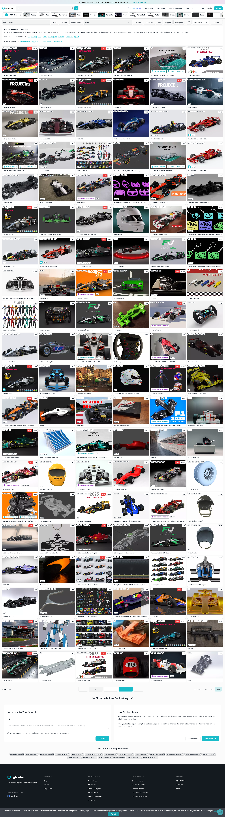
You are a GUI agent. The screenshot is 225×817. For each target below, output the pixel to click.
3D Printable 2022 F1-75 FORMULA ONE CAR (163, 362)
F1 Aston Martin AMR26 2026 (159, 648)
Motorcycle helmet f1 (46, 489)
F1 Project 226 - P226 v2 (10, 139)
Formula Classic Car (45, 521)
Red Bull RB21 (81, 202)
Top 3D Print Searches (139, 796)
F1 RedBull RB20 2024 (9, 266)
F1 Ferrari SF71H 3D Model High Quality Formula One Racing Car (169, 521)
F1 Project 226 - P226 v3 (158, 107)
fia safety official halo (46, 617)
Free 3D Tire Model (193, 489)
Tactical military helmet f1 (195, 521)
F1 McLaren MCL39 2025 (84, 521)
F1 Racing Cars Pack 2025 (158, 585)
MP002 (42, 425)
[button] (72, 8)
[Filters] (189, 22)
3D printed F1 (58, 41)
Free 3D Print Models (95, 796)
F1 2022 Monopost (45, 107)
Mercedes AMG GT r (119, 298)
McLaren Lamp (44, 585)
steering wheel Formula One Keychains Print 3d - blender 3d (131, 202)
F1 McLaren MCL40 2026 (84, 107)
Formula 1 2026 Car (8, 617)
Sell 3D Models (137, 777)
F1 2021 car (154, 617)
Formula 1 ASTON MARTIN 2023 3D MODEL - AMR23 (92, 457)
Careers (46, 785)
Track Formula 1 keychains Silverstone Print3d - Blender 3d (205, 266)
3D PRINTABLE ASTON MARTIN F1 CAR (162, 171)
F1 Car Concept (192, 362)
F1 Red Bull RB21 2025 (83, 680)
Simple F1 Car (118, 457)
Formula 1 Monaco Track (84, 394)
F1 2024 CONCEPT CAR (83, 489)
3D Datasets (92, 785)
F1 (29, 37)
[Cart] (203, 8)
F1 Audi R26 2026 (8, 234)
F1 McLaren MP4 (118, 330)
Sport (76, 37)
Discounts (91, 800)
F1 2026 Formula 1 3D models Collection (88, 585)
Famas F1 (190, 648)
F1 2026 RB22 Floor (45, 680)
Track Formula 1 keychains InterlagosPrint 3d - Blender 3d (205, 234)
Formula (69, 37)
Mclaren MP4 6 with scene (195, 425)
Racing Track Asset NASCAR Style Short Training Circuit (130, 585)
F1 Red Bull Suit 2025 (157, 394)
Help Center (48, 789)
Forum (178, 788)
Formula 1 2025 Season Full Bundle (87, 617)
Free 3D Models (93, 792)
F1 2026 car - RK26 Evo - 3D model (12, 553)
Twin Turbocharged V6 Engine (197, 585)
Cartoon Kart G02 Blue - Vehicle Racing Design (127, 521)
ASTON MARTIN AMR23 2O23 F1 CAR (13, 171)
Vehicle (61, 37)
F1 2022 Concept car (46, 75)
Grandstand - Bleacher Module (49, 457)
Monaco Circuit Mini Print (121, 425)
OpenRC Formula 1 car (46, 202)
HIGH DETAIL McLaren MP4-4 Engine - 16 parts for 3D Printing (21, 521)
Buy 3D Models (93, 777)
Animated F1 (46, 41)
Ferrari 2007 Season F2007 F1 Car (197, 171)
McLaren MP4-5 (192, 107)
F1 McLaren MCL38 (82, 298)
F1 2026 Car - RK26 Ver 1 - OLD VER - (87, 234)
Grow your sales (137, 781)
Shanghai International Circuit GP (13, 648)
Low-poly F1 (25, 41)
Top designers (180, 780)
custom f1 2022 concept (47, 171)
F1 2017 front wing (119, 648)
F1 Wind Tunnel (7, 680)
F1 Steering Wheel (45, 330)
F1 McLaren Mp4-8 (156, 680)
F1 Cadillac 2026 (7, 394)
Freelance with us (138, 789)
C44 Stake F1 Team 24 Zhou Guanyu (50, 234)
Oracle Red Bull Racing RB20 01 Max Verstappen (128, 171)
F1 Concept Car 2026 (194, 75)
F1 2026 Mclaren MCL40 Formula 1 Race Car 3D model (18, 425)
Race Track (154, 457)
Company (47, 777)
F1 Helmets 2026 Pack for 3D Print (87, 648)
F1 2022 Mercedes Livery (84, 266)
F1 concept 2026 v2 (8, 202)
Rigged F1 (35, 41)
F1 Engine (154, 298)
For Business (92, 781)
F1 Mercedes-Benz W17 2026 (85, 75)
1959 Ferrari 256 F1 (119, 680)
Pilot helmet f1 (192, 553)
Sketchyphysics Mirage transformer (50, 648)
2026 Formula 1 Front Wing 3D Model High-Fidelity (165, 425)
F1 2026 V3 (80, 139)
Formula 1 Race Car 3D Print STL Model (88, 362)
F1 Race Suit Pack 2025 (9, 330)
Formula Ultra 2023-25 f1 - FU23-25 (161, 553)
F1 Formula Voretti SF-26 (10, 107)
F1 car (189, 680)
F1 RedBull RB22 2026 (157, 139)
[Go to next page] (126, 689)
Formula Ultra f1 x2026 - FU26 (85, 330)
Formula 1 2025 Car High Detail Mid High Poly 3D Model (19, 298)
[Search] (76, 8)
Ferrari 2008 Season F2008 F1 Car (197, 139)
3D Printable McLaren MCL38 (159, 202)
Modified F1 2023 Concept (47, 394)
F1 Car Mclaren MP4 (156, 330)
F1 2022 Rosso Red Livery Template (87, 553)
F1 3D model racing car (120, 489)
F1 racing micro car (193, 298)
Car (39, 37)
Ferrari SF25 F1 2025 (8, 489)
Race (45, 37)
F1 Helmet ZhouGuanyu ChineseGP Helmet (126, 394)
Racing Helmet (118, 234)
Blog (45, 781)
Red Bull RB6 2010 (82, 425)
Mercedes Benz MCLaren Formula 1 (198, 394)
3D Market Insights (138, 785)
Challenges (179, 784)
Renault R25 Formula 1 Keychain (49, 553)
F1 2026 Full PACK (82, 171)
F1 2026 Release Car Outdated (122, 139)
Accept (113, 814)
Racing (34, 37)
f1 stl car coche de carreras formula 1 (199, 202)
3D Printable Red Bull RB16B (159, 234)
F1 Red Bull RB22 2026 (9, 75)
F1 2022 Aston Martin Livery (11, 457)
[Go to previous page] (96, 689)
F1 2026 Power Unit (193, 457)
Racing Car (52, 37)
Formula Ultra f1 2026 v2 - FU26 (160, 266)
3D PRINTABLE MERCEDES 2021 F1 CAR (162, 75)
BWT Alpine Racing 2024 (47, 362)
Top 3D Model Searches (140, 792)
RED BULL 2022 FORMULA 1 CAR (123, 75)
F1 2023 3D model (119, 266)
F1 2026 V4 (6, 585)
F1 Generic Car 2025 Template (11, 362)
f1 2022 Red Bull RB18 (157, 489)
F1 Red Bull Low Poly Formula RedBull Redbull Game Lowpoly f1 (133, 617)
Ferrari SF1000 (118, 107)
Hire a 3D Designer (94, 789)
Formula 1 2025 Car (45, 139)
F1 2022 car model (193, 617)
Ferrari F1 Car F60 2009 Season (49, 266)
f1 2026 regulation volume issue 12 (124, 553)
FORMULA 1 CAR (44, 298)
